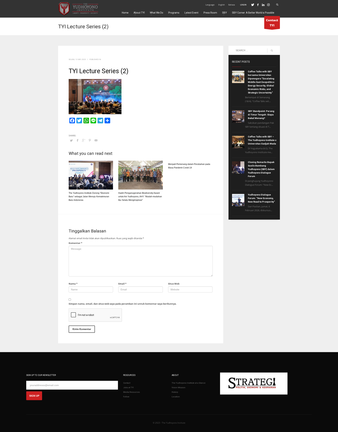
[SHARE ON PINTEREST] (89, 140)
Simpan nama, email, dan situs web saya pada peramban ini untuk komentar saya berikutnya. (123, 303)
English (221, 4)
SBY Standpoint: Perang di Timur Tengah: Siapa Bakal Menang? (261, 114)
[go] (271, 50)
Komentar (75, 243)
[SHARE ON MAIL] (96, 140)
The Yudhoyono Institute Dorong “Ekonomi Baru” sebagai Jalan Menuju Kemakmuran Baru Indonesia (89, 196)
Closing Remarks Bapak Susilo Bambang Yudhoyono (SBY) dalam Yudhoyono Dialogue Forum (261, 169)
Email (122, 283)
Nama (73, 283)
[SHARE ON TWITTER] (71, 140)
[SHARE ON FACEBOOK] (77, 140)
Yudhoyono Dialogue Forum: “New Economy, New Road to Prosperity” (261, 198)
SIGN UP (34, 395)
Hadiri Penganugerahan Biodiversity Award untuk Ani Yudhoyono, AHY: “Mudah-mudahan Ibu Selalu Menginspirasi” (140, 196)
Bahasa (231, 4)
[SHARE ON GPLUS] (83, 140)
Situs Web (173, 283)
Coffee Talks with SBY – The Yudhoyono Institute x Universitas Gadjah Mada (262, 140)
